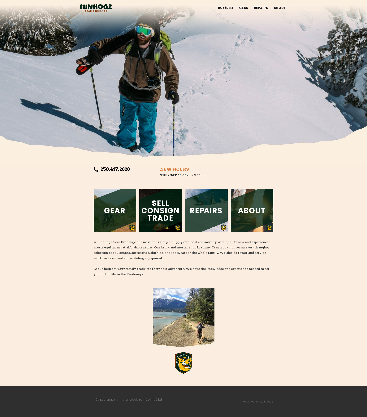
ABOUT (280, 8)
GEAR (243, 8)
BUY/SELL (225, 8)
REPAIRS (261, 8)
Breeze (268, 401)
